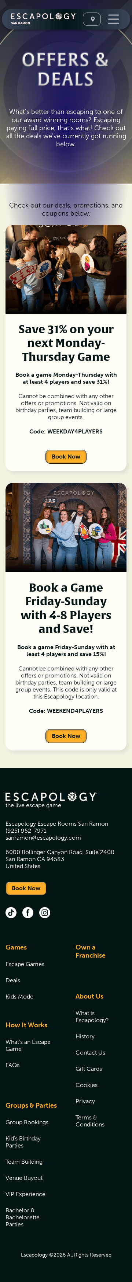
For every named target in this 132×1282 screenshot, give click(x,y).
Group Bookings (27, 1122)
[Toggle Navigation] (112, 19)
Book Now (66, 456)
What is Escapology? (92, 1017)
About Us (89, 996)
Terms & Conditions (90, 1121)
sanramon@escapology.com (43, 837)
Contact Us (90, 1052)
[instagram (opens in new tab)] (44, 913)
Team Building (24, 1161)
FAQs (12, 1065)
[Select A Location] (92, 19)
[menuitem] (31, 976)
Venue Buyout (24, 1177)
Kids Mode (19, 996)
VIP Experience (25, 1194)
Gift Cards (89, 1068)
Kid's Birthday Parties (23, 1142)
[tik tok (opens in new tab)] (11, 913)
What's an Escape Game (28, 1045)
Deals (13, 980)
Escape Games (25, 964)
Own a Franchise (91, 951)
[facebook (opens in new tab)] (27, 913)
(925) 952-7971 (26, 830)
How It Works (26, 1025)
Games (16, 947)
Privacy (85, 1101)
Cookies (87, 1084)
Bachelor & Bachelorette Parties (23, 1217)
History (85, 1036)
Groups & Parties (31, 1105)
